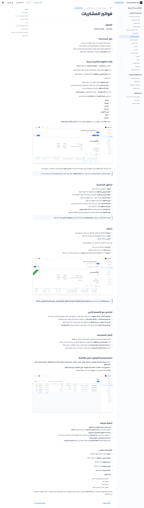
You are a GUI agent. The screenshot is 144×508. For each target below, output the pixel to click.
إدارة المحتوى (20, 2)
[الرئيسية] (110, 8)
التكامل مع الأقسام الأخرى (22, 26)
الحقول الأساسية (24, 19)
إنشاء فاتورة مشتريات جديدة (21, 16)
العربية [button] (9, 2)
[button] (131, 13)
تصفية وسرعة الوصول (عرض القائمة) (19, 32)
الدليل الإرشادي (119, 2)
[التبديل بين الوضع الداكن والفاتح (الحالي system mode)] (3, 2)
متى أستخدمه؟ (24, 12)
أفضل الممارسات (24, 29)
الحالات (26, 22)
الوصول (26, 9)
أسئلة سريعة (25, 36)
